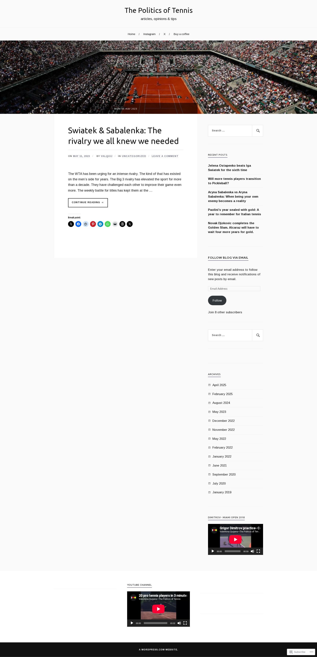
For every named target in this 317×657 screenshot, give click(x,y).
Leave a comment (165, 156)
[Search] (257, 131)
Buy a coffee (181, 34)
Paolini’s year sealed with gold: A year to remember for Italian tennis (234, 212)
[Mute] (252, 551)
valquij (106, 156)
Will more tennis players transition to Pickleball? (234, 181)
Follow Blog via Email (228, 257)
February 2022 (222, 447)
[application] (235, 539)
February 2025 (222, 394)
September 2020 (224, 474)
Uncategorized (134, 156)
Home (131, 34)
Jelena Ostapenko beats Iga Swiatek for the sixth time (229, 168)
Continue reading (84, 204)
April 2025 (219, 385)
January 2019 (221, 492)
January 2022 (221, 456)
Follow (217, 300)
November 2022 (223, 430)
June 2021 (219, 465)
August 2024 (221, 403)
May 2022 (219, 439)
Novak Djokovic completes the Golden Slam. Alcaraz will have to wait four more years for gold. (233, 227)
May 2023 (219, 412)
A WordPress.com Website (158, 649)
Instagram (149, 34)
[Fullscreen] (258, 551)
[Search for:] (235, 131)
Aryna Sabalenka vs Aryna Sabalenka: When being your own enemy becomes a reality (233, 196)
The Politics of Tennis (159, 10)
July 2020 (219, 483)
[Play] (213, 551)
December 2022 (223, 421)
